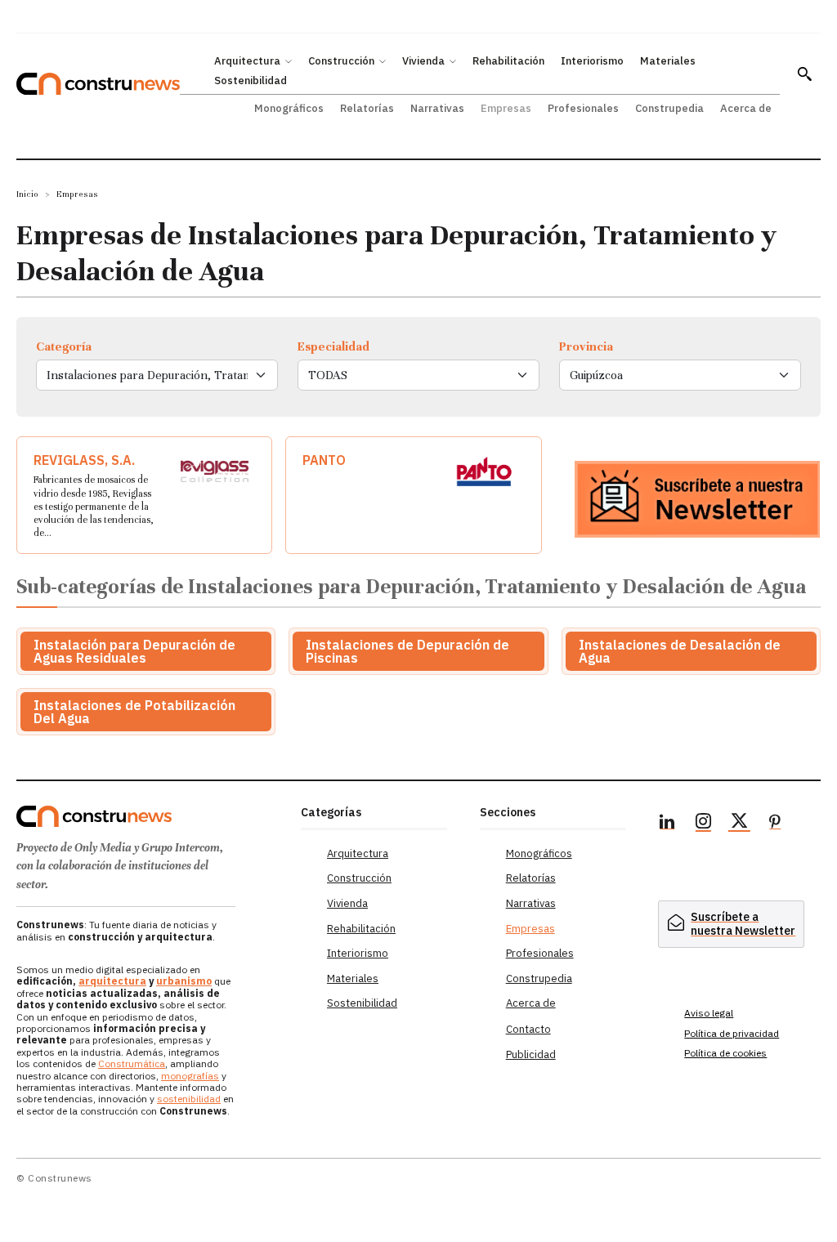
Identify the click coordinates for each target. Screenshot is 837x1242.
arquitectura (112, 981)
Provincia (586, 346)
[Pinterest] (775, 824)
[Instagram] (703, 824)
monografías (190, 1076)
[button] (804, 73)
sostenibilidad (189, 1098)
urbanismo (184, 981)
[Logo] (150, 816)
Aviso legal (708, 1013)
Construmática (131, 1063)
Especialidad (333, 346)
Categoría (64, 346)
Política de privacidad (731, 1033)
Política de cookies (725, 1053)
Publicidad (531, 1054)
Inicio (27, 194)
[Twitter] (739, 824)
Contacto (528, 1029)
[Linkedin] (667, 824)
